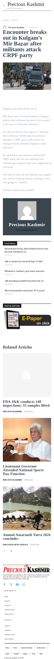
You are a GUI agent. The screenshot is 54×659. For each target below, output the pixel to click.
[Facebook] (4, 584)
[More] (46, 98)
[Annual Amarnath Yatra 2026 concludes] (27, 508)
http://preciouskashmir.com (27, 230)
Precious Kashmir (16, 27)
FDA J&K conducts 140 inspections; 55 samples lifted (26, 404)
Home (6, 20)
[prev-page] (5, 551)
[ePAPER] (27, 329)
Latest (14, 20)
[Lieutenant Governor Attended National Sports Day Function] (27, 440)
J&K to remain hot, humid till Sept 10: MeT (24, 261)
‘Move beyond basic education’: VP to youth (24, 290)
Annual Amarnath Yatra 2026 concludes (27, 537)
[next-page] (10, 551)
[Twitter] (10, 584)
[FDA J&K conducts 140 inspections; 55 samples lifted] (27, 375)
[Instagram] (23, 584)
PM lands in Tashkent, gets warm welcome (24, 271)
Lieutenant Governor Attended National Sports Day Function (23, 470)
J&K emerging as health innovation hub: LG (24, 281)
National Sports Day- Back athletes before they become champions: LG (26, 250)
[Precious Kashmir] (5, 27)
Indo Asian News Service (15, 545)
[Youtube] (17, 584)
